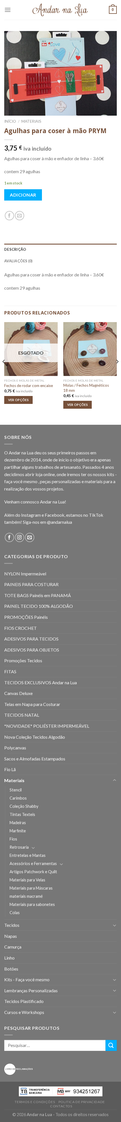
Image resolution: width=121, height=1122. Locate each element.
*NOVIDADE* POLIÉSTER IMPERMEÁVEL (46, 726)
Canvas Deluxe (18, 693)
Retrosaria (19, 847)
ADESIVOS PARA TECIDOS (31, 638)
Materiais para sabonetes (32, 904)
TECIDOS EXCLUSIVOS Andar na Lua (40, 682)
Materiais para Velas (27, 879)
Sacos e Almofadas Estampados (34, 758)
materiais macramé (26, 896)
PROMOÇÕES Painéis (26, 617)
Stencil (16, 789)
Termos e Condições (35, 1102)
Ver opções (18, 400)
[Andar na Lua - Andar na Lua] (60, 10)
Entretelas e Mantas (28, 855)
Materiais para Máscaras (31, 888)
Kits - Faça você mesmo (27, 979)
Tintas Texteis (22, 814)
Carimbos (18, 798)
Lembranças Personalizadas (31, 990)
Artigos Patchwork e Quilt (33, 871)
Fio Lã (10, 769)
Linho (9, 957)
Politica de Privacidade (82, 1102)
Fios (13, 839)
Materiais (31, 121)
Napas (10, 936)
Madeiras (18, 822)
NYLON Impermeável (25, 573)
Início (10, 121)
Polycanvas (15, 747)
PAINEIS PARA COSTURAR (31, 584)
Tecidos (11, 925)
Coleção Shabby (24, 806)
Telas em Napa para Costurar (32, 704)
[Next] (117, 373)
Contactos (61, 1106)
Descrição (15, 249)
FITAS (10, 671)
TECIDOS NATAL (21, 715)
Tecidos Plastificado (24, 1001)
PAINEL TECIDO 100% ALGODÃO (38, 606)
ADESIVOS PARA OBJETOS (31, 649)
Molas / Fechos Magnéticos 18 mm (86, 388)
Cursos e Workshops (24, 1012)
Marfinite (18, 830)
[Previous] (4, 373)
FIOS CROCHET (20, 628)
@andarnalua (59, 522)
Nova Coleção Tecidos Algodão (34, 737)
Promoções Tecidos (23, 660)
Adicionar (23, 194)
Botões (11, 968)
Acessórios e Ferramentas (33, 863)
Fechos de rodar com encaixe (28, 385)
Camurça (12, 946)
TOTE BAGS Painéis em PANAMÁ (37, 595)
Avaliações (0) (18, 261)
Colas (15, 912)
